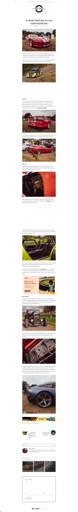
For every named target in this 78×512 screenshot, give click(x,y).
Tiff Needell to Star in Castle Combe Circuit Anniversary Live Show (30, 434)
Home (28, 1)
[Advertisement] (39, 90)
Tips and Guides (35, 25)
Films (42, 1)
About (50, 1)
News (31, 1)
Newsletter (46, 1)
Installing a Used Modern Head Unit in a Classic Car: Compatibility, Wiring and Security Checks (39, 466)
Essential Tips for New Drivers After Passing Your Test (28, 466)
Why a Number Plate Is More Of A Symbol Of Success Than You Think (50, 466)
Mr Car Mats (43, 269)
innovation (49, 200)
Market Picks (38, 1)
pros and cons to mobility (42, 107)
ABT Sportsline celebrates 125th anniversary (47, 433)
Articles (33, 1)
